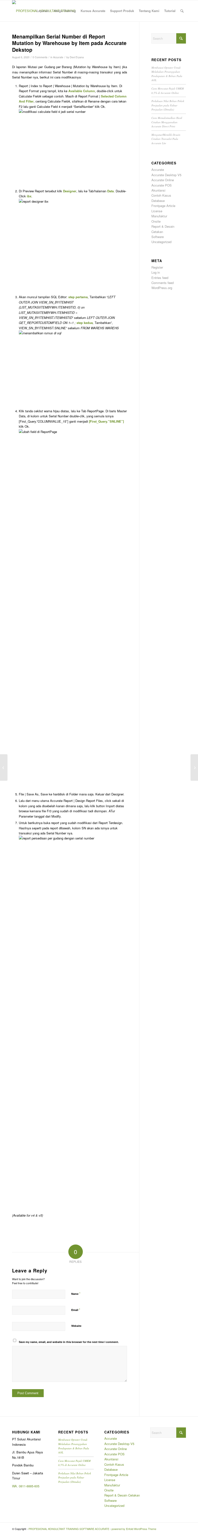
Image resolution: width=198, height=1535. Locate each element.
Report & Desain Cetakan (122, 1495)
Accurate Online (162, 180)
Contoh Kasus (161, 195)
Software (157, 236)
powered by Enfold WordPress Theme (134, 1529)
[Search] (182, 10)
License (156, 211)
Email (75, 1309)
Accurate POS (161, 185)
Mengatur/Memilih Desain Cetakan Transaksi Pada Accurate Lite (165, 139)
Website (76, 1326)
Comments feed (162, 282)
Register (157, 267)
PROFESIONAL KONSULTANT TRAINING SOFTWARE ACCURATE (68, 1529)
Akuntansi (158, 190)
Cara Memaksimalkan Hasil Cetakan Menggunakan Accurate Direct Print (166, 122)
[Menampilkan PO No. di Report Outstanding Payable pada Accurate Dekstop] (3, 767)
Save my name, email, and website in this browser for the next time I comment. (69, 1342)
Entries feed (159, 277)
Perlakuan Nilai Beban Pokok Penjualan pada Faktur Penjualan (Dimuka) (167, 105)
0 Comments (40, 57)
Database (158, 200)
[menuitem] (42, 10)
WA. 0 (16, 1486)
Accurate (58, 57)
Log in (155, 272)
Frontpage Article (163, 205)
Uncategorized (161, 241)
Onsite (156, 221)
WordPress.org (161, 287)
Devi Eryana (77, 57)
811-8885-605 (30, 1486)
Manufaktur (159, 216)
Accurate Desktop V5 (166, 175)
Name (75, 1293)
